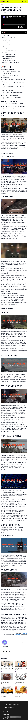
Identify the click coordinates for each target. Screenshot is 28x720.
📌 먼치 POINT (5, 35)
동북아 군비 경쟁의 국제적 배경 (8, 56)
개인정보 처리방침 (16, 704)
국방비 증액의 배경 (6, 40)
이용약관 (10, 704)
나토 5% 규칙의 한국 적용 (8, 42)
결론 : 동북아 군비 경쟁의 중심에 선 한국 (10, 62)
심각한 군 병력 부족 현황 (8, 44)
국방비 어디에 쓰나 (6, 46)
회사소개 (5, 704)
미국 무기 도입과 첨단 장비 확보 (8, 54)
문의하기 (5, 707)
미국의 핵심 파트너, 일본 (8, 58)
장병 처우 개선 (6, 48)
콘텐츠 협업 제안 (11, 707)
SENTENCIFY (17, 635)
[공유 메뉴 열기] (18, 717)
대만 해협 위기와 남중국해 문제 (9, 60)
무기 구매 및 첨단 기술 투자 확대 (9, 50)
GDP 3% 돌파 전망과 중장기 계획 (9, 52)
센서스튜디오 (4, 13)
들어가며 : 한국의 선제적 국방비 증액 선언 (10, 38)
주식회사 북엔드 (6, 714)
